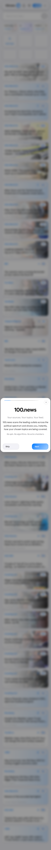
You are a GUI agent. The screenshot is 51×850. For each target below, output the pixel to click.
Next (37, 446)
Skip (8, 446)
